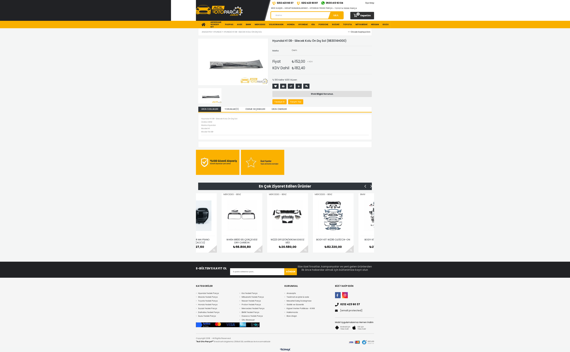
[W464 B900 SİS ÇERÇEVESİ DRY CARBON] (210, 215)
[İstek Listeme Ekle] (283, 86)
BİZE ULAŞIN (276, 8)
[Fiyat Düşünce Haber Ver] (299, 86)
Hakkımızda (292, 312)
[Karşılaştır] (291, 86)
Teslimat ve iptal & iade (298, 297)
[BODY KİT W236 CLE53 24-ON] (301, 215)
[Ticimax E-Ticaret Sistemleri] (285, 349)
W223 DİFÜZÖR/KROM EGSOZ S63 (256, 241)
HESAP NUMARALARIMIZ (296, 8)
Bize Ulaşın (292, 316)
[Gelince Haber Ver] (306, 86)
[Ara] (335, 15)
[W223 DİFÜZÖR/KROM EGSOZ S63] (256, 215)
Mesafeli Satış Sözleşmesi (299, 301)
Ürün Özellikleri (209, 109)
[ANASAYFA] (202, 24)
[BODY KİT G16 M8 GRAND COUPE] (347, 215)
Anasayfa (291, 293)
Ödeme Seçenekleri (255, 109)
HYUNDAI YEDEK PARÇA (321, 8)
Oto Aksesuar (248, 320)
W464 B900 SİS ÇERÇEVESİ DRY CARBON (210, 241)
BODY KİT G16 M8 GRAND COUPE (347, 241)
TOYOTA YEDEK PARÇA (346, 8)
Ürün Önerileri (279, 109)
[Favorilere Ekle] (275, 86)
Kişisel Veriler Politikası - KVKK (301, 308)
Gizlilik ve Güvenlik (295, 304)
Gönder (290, 271)
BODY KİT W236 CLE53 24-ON (302, 239)
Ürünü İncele (226, 249)
